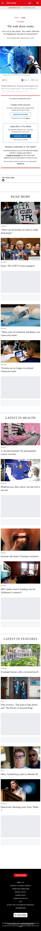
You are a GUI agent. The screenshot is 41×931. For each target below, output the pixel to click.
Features (20, 21)
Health (23, 17)
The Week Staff (14, 38)
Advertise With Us (21, 898)
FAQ (20, 901)
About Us (20, 882)
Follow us (26, 80)
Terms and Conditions (20, 889)
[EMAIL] (3, 180)
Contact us (20, 163)
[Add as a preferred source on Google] (20, 915)
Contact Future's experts (20, 885)
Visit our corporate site (27, 924)
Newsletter (36, 80)
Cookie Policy (20, 895)
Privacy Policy (20, 892)
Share (6, 80)
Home (16, 17)
